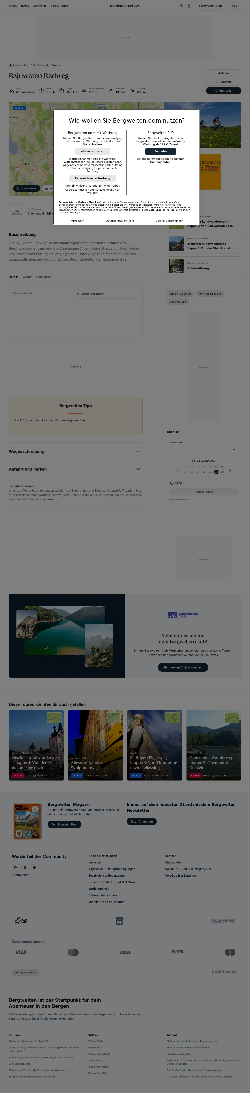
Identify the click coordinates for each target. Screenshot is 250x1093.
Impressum (77, 220)
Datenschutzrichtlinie (120, 220)
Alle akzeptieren (92, 151)
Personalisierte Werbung (92, 178)
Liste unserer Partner (162, 210)
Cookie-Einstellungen (169, 220)
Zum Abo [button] (160, 151)
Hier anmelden (160, 162)
